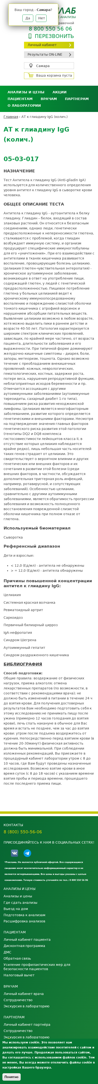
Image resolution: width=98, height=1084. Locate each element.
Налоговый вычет (19, 975)
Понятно (12, 1077)
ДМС (7, 952)
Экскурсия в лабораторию (26, 1006)
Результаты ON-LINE (45, 54)
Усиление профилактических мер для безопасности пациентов (37, 967)
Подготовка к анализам (24, 915)
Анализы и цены (26, 92)
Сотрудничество (18, 1000)
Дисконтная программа (24, 946)
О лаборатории (24, 105)
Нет (41, 18)
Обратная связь (17, 958)
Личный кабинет (42, 45)
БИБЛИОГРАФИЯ (23, 664)
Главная (11, 117)
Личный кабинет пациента (27, 939)
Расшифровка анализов (24, 921)
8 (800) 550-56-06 (23, 831)
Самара (43, 66)
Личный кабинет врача (24, 994)
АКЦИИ (60, 92)
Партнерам (77, 99)
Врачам (49, 99)
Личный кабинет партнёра (27, 1024)
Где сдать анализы (20, 902)
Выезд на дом (16, 909)
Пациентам (20, 99)
